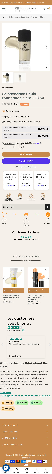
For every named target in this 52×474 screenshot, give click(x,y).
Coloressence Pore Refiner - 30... (11, 297)
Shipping (5, 116)
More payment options (26, 167)
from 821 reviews (14, 330)
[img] (27, 327)
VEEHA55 (41, 186)
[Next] (46, 47)
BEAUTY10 (10, 186)
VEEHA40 (25, 186)
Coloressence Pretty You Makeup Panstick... (36, 298)
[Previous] (5, 47)
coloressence (7, 88)
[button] (3, 344)
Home (4, 17)
